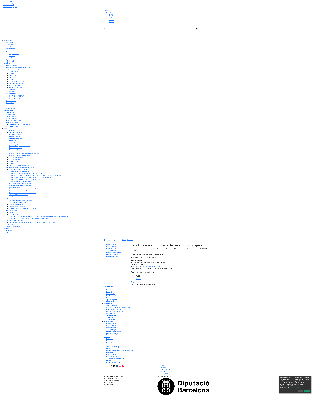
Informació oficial (109, 304)
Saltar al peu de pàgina (10, 7)
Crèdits (162, 366)
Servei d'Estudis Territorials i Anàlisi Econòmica (120, 351)
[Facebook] (117, 366)
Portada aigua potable (113, 362)
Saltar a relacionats (8, 5)
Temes (106, 345)
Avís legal (163, 371)
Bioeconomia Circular (112, 356)
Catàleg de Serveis (127, 240)
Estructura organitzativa (113, 298)
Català (111, 14)
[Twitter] (114, 366)
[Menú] (2, 38)
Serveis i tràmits (112, 240)
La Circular (109, 339)
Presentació (110, 290)
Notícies (108, 341)
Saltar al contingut (8, 3)
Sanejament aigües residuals (115, 358)
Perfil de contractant (112, 254)
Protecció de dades (166, 369)
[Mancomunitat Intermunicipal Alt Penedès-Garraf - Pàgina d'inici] (120, 32)
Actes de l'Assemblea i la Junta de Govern (118, 307)
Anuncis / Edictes (111, 306)
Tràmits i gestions (111, 250)
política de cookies (295, 387)
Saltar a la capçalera (9, 1)
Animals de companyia (113, 347)
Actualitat (107, 337)
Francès (111, 22)
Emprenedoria (110, 352)
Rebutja (301, 391)
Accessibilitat (164, 373)
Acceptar (306, 391)
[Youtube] (120, 366)
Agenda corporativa (112, 300)
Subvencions (110, 317)
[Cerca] (197, 29)
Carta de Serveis (111, 244)
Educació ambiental (112, 354)
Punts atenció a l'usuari (113, 252)
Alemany (111, 20)
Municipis (109, 292)
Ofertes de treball (111, 313)
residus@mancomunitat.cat (151, 266)
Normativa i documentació (114, 311)
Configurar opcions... (285, 391)
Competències (110, 294)
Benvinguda (110, 288)
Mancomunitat (108, 286)
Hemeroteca (110, 343)
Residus (108, 349)
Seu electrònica (111, 315)
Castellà (111, 16)
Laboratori (109, 360)
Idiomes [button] (108, 12)
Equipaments (110, 302)
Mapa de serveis (111, 246)
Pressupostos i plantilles (113, 309)
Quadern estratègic (112, 296)
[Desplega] (118, 240)
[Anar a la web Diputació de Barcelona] (183, 386)
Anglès (111, 18)
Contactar (107, 10)
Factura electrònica (112, 256)
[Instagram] (123, 366)
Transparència (110, 319)
